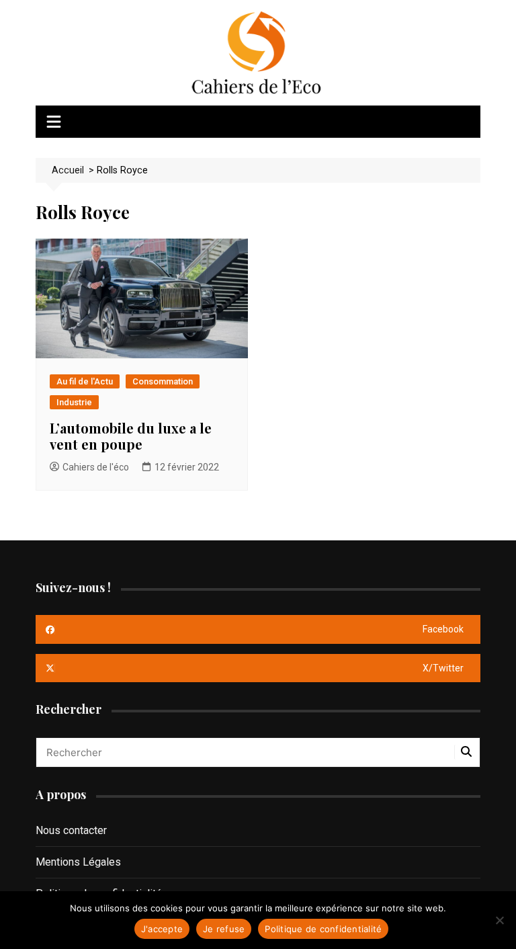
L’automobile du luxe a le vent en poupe (131, 436)
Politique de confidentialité (323, 928)
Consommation (162, 381)
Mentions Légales (78, 862)
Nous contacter (71, 830)
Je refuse (224, 928)
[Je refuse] (499, 920)
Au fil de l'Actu (84, 381)
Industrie (74, 402)
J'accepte (162, 928)
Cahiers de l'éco (95, 467)
